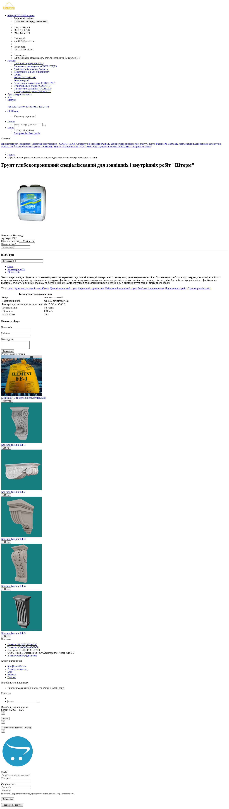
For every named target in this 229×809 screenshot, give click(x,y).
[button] (12, 111)
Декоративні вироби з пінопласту (31, 72)
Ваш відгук (7, 339)
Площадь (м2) (8, 244)
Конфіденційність (16, 666)
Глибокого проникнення (151, 288)
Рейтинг (5, 333)
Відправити (7, 351)
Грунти (17, 74)
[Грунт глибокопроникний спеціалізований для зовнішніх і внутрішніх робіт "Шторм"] (32, 232)
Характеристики (16, 269)
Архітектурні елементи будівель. (31, 69)
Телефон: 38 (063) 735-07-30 (22, 644)
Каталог (11, 60)
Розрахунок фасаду (17, 669)
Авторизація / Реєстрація (27, 133)
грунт (10, 288)
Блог (9, 97)
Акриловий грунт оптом (91, 288)
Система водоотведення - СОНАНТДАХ (35, 66)
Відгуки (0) (13, 272)
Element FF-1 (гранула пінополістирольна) (23, 397)
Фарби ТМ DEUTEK (25, 77)
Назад (5, 719)
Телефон (5, 778)
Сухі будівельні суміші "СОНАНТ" (32, 86)
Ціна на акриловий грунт (63, 288)
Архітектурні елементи (19, 94)
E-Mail (4, 772)
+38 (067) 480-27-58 (38, 106)
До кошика (7, 261)
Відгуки (11, 99)
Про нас (11, 677)
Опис (10, 266)
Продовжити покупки (12, 728)
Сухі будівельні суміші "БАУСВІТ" (32, 91)
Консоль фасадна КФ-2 (13, 492)
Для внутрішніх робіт (199, 288)
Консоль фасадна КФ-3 (13, 539)
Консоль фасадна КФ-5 (13, 633)
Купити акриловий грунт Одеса (32, 288)
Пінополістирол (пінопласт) (28, 63)
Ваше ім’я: (6, 327)
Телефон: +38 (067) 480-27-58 (22, 647)
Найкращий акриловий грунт (121, 288)
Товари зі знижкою (141, 146)
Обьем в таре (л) (10, 241)
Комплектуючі (21, 80)
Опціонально (8, 784)
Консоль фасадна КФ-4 (13, 586)
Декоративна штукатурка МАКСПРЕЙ (34, 83)
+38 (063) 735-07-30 (17, 106)
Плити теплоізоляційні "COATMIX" (33, 88)
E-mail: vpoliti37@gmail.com (22, 655)
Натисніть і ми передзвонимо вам (31, 21)
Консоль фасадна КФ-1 (13, 444)
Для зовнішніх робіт (175, 288)
